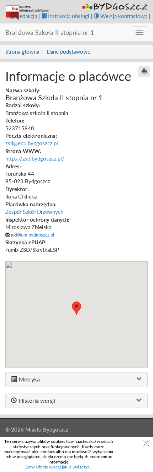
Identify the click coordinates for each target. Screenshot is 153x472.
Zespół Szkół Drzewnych (34, 211)
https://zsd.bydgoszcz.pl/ (34, 158)
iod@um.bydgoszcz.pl (32, 235)
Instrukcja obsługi (68, 16)
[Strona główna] (27, 12)
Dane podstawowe (68, 51)
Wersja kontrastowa (123, 16)
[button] (76, 308)
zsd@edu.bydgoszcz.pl (31, 143)
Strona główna (22, 51)
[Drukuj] (144, 71)
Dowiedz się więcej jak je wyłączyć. (58, 467)
